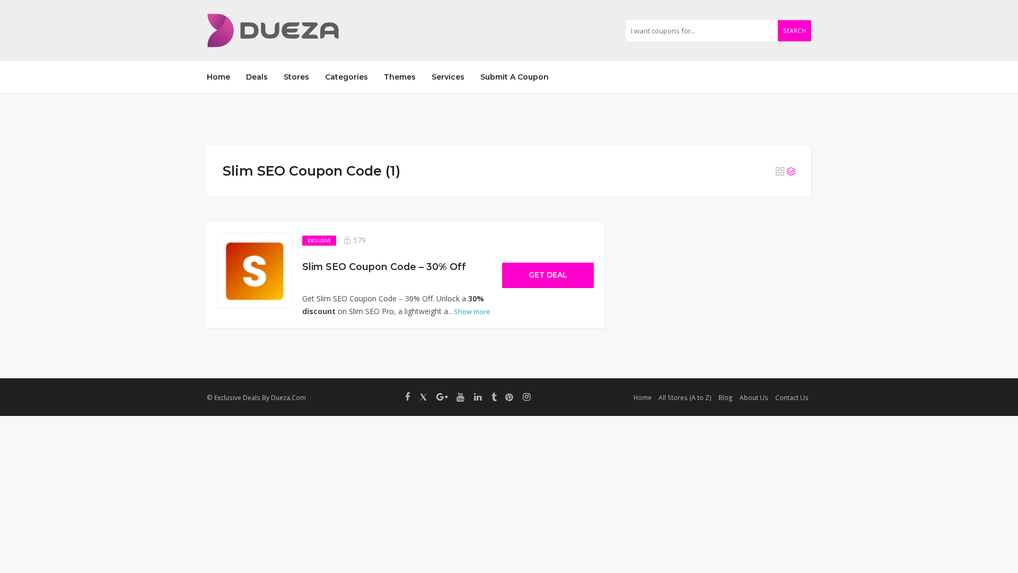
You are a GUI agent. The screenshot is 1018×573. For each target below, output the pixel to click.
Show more (468, 311)
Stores (296, 77)
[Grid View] (780, 171)
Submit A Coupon (514, 77)
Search (794, 30)
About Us (754, 397)
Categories (346, 77)
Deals (257, 77)
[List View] (791, 171)
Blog (725, 397)
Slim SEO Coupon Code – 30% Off (384, 266)
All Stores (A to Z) (685, 397)
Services (448, 77)
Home (218, 77)
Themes (400, 77)
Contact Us (792, 397)
